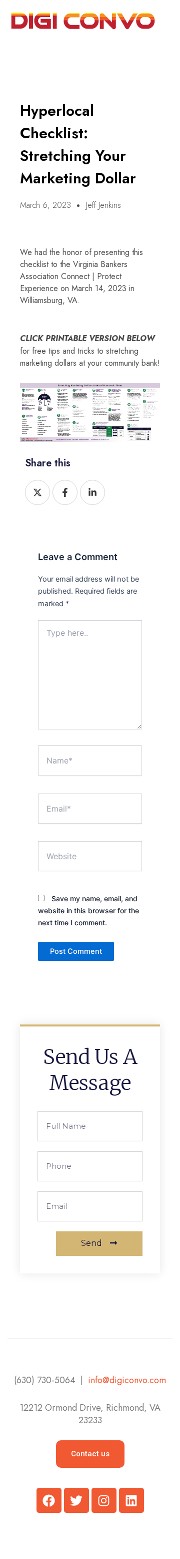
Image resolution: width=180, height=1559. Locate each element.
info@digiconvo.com (127, 1380)
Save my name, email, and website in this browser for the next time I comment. (88, 910)
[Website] (90, 858)
